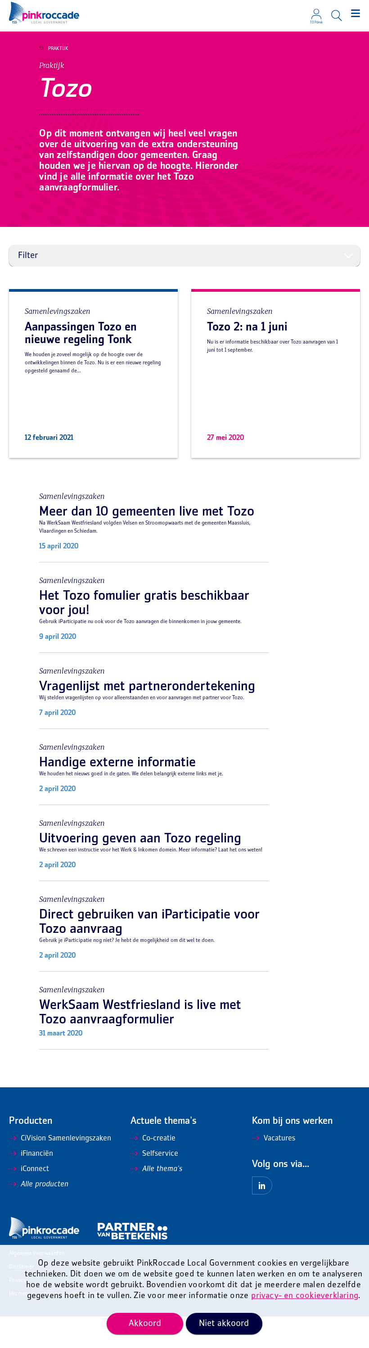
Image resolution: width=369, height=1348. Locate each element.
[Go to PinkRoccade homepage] (44, 12)
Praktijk (58, 48)
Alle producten (44, 1184)
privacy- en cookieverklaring (305, 1296)
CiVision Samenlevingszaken (66, 1138)
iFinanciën (37, 1154)
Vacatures (279, 1138)
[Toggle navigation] (355, 13)
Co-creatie (159, 1138)
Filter (28, 256)
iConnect (35, 1169)
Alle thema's (162, 1169)
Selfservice (160, 1154)
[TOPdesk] (316, 11)
